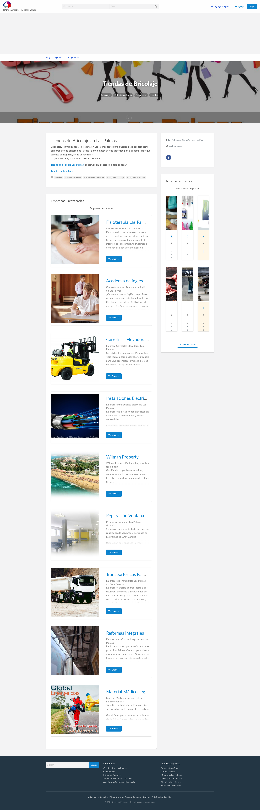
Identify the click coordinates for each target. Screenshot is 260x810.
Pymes (58, 58)
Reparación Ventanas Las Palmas (137, 516)
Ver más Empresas (188, 345)
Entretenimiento (123, 95)
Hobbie (154, 95)
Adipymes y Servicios (98, 797)
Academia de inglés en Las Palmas (138, 281)
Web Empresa (175, 146)
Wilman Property (122, 457)
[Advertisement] (130, 33)
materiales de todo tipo (94, 177)
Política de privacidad (162, 797)
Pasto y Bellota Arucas (171, 779)
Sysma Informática (169, 768)
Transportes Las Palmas (128, 574)
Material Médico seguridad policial (139, 692)
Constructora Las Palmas (115, 768)
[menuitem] (221, 6)
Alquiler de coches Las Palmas (117, 779)
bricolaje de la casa (73, 177)
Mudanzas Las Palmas (171, 775)
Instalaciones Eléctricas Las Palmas (139, 398)
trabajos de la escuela (136, 177)
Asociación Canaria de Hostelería (119, 782)
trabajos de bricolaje (115, 177)
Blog (48, 58)
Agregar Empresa (222, 7)
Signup (240, 7)
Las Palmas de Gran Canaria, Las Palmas (187, 140)
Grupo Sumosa (168, 772)
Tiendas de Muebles (62, 171)
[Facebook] (168, 157)
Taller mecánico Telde (171, 785)
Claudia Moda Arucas (171, 782)
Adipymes (71, 58)
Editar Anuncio (116, 797)
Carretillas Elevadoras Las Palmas (137, 340)
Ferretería (141, 95)
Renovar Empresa (133, 797)
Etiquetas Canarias (112, 775)
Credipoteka (109, 772)
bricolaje (58, 177)
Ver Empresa (113, 259)
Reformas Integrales (125, 633)
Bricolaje (105, 95)
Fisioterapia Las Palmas (128, 222)
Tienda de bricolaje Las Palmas (67, 165)
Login (251, 7)
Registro (146, 797)
